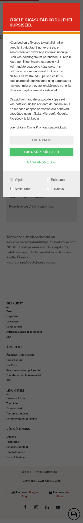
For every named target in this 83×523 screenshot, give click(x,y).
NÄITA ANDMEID (40, 162)
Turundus (57, 188)
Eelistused (57, 179)
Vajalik (19, 179)
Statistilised (22, 188)
